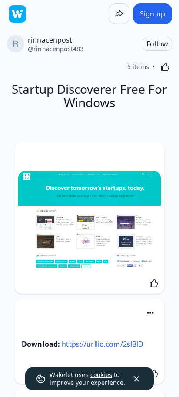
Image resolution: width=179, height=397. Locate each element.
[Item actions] (150, 313)
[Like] (165, 67)
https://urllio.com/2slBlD (102, 344)
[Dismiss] (136, 379)
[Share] (119, 13)
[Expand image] (89, 220)
